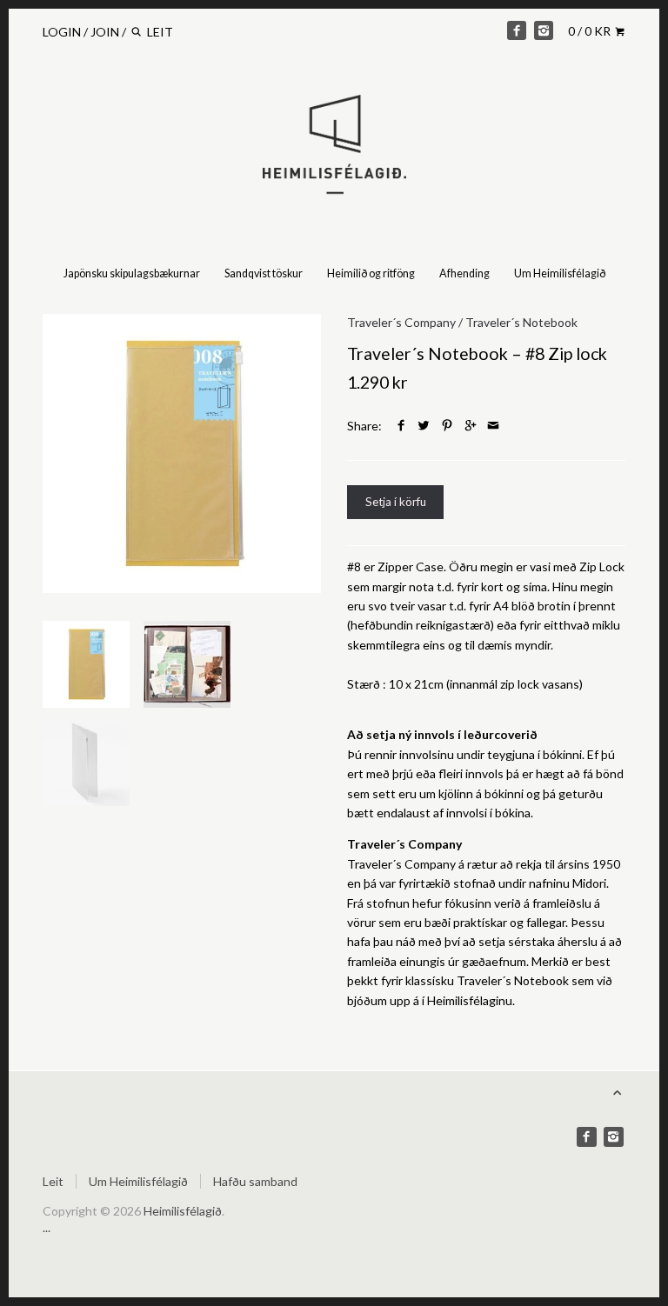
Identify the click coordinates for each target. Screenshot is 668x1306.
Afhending (464, 273)
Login (62, 31)
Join (104, 31)
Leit (53, 1181)
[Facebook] (516, 30)
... (46, 1227)
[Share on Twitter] (423, 425)
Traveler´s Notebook (521, 322)
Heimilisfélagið (183, 1210)
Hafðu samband (255, 1181)
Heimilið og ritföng (371, 273)
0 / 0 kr (590, 30)
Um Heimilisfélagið (559, 273)
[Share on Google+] (470, 425)
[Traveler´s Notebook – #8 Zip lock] (182, 453)
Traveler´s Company (401, 322)
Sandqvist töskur (263, 273)
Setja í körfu (395, 502)
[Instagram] (543, 30)
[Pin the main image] (447, 425)
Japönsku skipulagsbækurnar (131, 273)
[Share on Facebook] (401, 425)
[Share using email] (493, 425)
